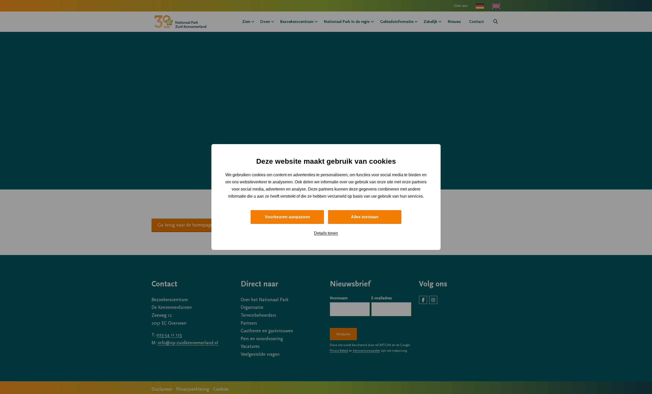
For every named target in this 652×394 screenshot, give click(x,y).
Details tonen (326, 233)
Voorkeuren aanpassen (287, 217)
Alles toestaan (364, 217)
